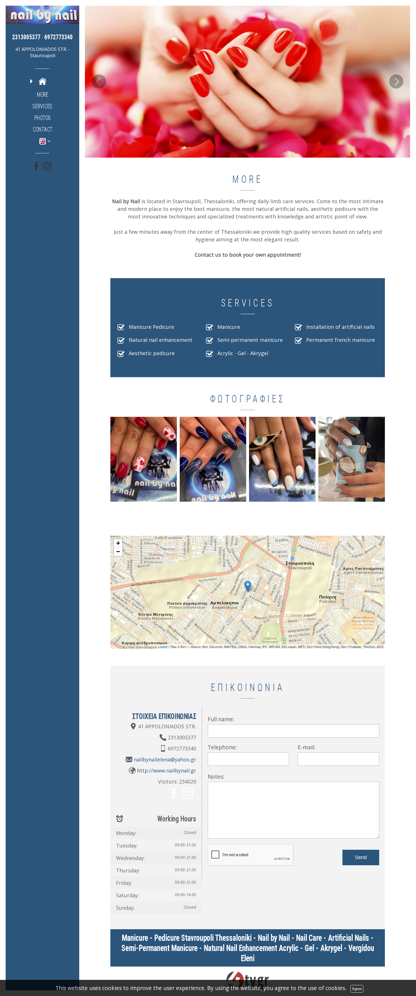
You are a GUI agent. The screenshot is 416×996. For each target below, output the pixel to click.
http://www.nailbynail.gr (166, 770)
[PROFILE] (42, 81)
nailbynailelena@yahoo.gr (165, 759)
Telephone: (222, 747)
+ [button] (118, 543)
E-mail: (306, 747)
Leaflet (163, 646)
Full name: (221, 719)
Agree (357, 989)
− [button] (118, 551)
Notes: (216, 776)
